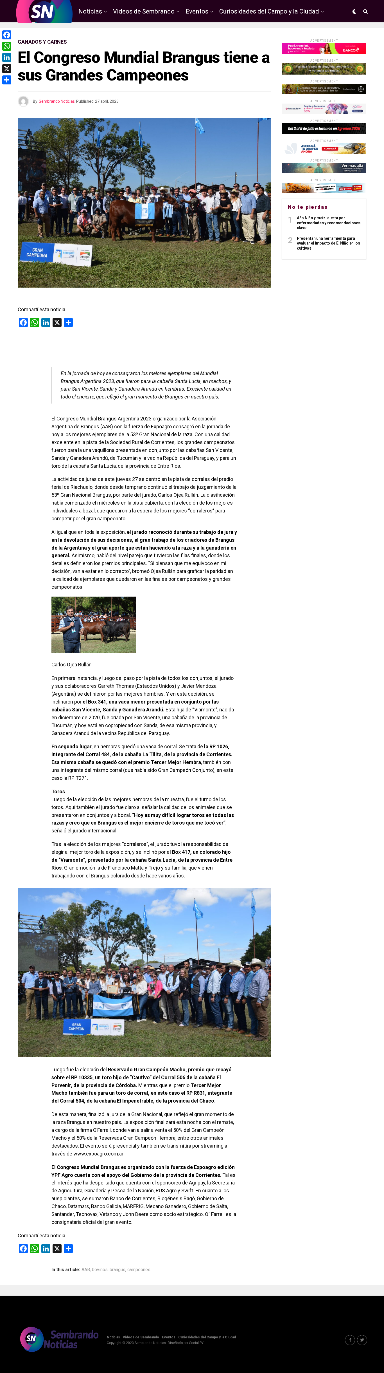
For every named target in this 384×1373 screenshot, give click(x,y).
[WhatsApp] (6, 46)
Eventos (197, 11)
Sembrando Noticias (57, 101)
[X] (6, 68)
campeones (138, 1269)
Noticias (90, 11)
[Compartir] (6, 80)
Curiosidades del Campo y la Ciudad (269, 11)
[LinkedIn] (6, 57)
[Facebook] (6, 35)
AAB (86, 1269)
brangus (117, 1269)
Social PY (196, 1343)
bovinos (100, 1269)
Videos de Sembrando (144, 11)
